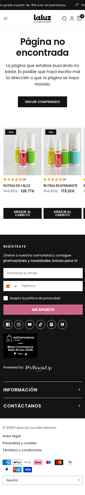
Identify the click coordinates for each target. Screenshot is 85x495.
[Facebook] (7, 324)
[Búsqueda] (64, 18)
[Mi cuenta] (72, 18)
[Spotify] (51, 324)
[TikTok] (40, 324)
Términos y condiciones (22, 450)
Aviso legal (11, 436)
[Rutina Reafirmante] (63, 152)
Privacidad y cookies (19, 443)
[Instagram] (18, 324)
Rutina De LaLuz (16, 185)
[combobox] (11, 286)
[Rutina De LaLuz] (22, 152)
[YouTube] (29, 324)
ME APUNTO (43, 309)
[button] (12, 179)
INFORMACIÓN (20, 390)
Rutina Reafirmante (61, 185)
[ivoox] (62, 324)
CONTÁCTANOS (22, 406)
